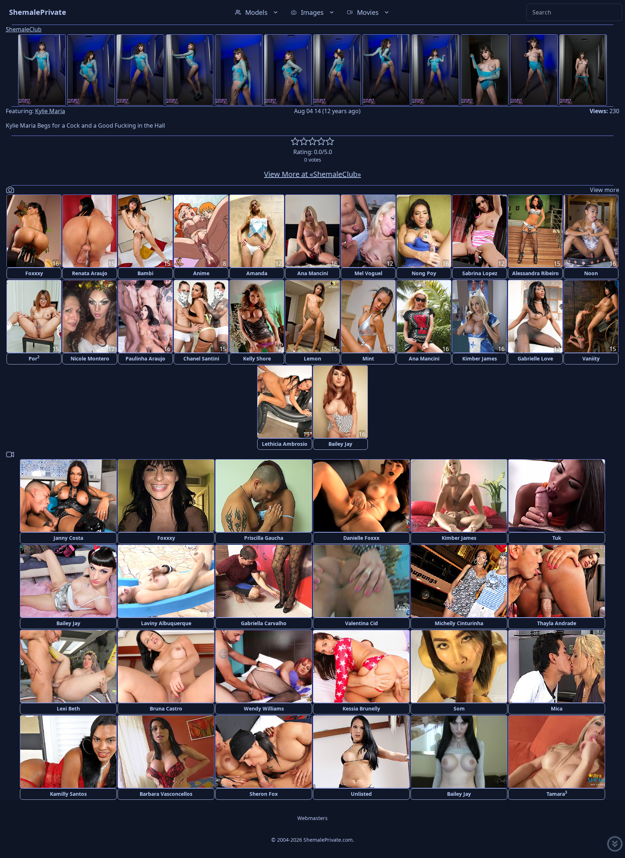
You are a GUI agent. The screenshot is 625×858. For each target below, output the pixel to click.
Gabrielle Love (535, 358)
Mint (368, 358)
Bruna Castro (166, 708)
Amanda (256, 273)
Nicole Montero (90, 358)
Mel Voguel (368, 273)
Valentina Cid (361, 623)
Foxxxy (34, 273)
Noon (591, 273)
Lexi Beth (68, 708)
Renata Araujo (89, 273)
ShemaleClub (24, 29)
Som (459, 708)
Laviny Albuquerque (166, 623)
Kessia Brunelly (361, 708)
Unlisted (361, 793)
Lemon (312, 358)
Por (34, 358)
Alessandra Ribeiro (535, 273)
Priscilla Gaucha (263, 537)
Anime (201, 273)
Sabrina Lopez (479, 273)
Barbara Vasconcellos (166, 793)
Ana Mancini (312, 273)
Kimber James (479, 358)
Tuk (556, 537)
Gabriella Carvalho (263, 623)
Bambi (145, 273)
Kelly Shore (257, 358)
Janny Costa (68, 537)
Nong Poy (424, 273)
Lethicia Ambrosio (284, 443)
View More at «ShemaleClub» (312, 174)
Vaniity (591, 358)
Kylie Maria (50, 111)
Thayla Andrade (556, 623)
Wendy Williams (264, 708)
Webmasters (312, 818)
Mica (556, 708)
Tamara (557, 793)
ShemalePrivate (37, 12)
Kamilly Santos (68, 793)
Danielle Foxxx (361, 537)
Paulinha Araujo (145, 358)
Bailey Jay (340, 443)
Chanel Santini (201, 358)
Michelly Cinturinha (459, 623)
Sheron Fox (264, 793)
